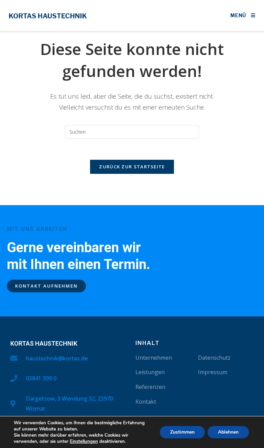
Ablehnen (228, 432)
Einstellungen (84, 441)
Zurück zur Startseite (132, 167)
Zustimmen (182, 432)
